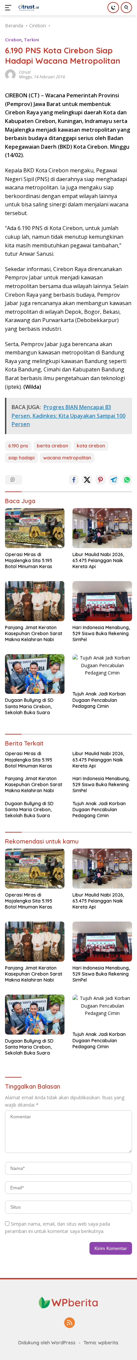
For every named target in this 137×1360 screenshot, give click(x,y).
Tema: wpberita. (101, 1343)
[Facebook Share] (74, 480)
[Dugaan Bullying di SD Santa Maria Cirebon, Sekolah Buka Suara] (35, 674)
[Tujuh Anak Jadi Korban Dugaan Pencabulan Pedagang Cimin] (102, 671)
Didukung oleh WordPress (46, 1343)
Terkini (31, 40)
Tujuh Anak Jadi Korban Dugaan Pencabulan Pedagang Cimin (99, 700)
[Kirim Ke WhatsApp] (127, 480)
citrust (25, 72)
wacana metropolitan (67, 458)
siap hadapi (21, 458)
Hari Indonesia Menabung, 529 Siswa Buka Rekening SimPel (101, 633)
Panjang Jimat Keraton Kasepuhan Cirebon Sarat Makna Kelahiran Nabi (33, 633)
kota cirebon (91, 446)
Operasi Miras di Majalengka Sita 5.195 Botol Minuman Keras (28, 560)
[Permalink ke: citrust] (10, 74)
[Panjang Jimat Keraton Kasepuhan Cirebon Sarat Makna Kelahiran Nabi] (35, 601)
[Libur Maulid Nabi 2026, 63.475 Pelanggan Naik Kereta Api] (102, 528)
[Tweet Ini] (87, 480)
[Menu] (9, 7)
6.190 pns (18, 446)
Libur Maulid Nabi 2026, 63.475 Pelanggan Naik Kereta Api (98, 560)
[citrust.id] (28, 7)
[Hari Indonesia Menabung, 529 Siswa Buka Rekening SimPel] (102, 601)
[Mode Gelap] (113, 7)
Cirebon (13, 40)
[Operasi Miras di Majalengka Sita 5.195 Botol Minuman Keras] (35, 528)
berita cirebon (52, 446)
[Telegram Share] (114, 480)
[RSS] (69, 1323)
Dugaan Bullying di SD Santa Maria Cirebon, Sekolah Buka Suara (29, 706)
